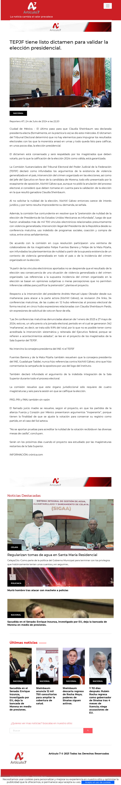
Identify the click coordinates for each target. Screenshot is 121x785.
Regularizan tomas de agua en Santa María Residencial (52, 555)
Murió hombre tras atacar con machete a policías (37, 590)
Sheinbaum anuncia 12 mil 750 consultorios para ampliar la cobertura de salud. (46, 696)
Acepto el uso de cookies (98, 782)
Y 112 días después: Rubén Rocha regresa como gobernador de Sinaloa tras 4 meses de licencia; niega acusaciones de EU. (100, 700)
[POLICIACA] (60, 576)
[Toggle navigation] (108, 6)
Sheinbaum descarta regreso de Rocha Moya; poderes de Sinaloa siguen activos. (73, 696)
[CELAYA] (60, 524)
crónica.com (36, 454)
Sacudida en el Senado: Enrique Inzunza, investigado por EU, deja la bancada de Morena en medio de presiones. (57, 623)
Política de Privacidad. (20, 776)
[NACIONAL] (60, 608)
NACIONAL (18, 113)
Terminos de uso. (39, 776)
